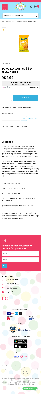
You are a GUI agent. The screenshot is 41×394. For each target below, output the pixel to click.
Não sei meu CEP (34, 118)
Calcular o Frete (11, 118)
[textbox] (20, 15)
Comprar (25, 98)
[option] (23, 43)
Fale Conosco (11, 288)
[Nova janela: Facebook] (3, 298)
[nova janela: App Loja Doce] (20, 341)
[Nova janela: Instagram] (6, 298)
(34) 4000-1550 (12, 280)
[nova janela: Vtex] (23, 357)
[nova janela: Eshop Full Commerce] (16, 357)
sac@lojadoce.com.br (13, 292)
